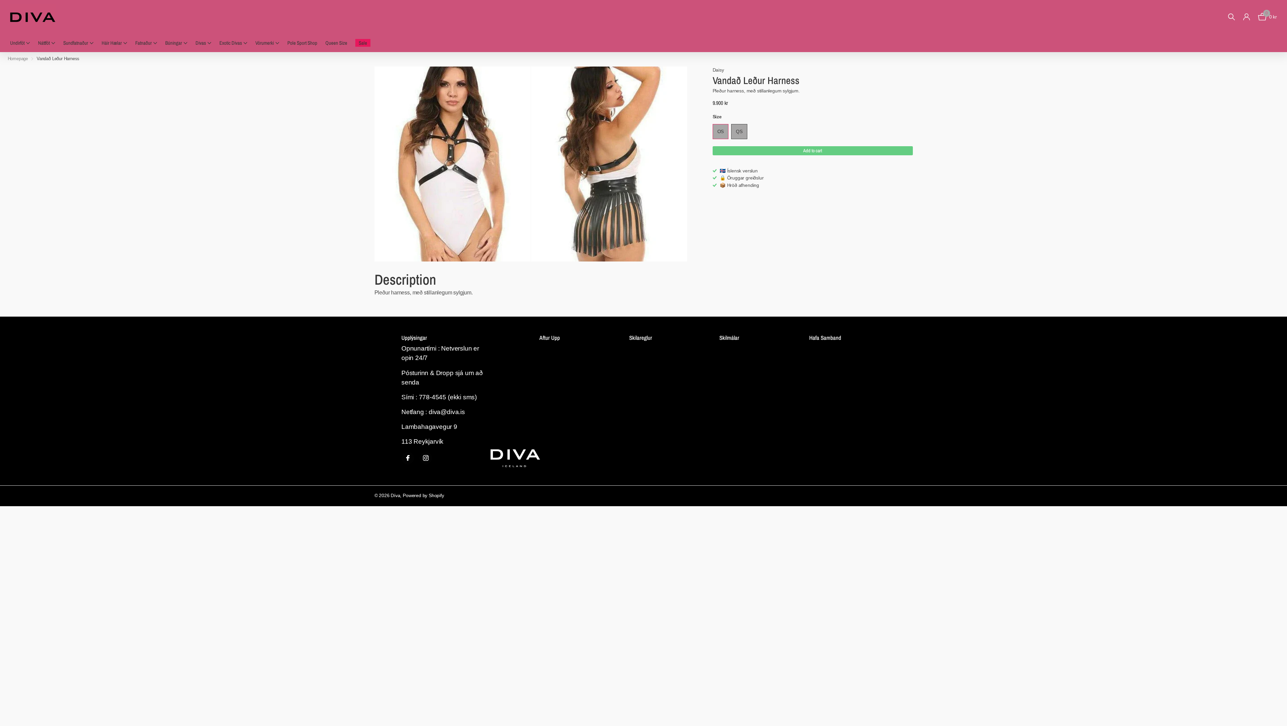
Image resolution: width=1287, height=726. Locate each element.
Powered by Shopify (423, 495)
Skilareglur (640, 337)
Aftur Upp (549, 337)
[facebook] (407, 458)
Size (717, 116)
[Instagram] (426, 458)
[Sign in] (1246, 17)
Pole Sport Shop (302, 42)
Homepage (18, 58)
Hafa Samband (825, 337)
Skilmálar (729, 337)
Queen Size (336, 42)
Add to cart (812, 151)
